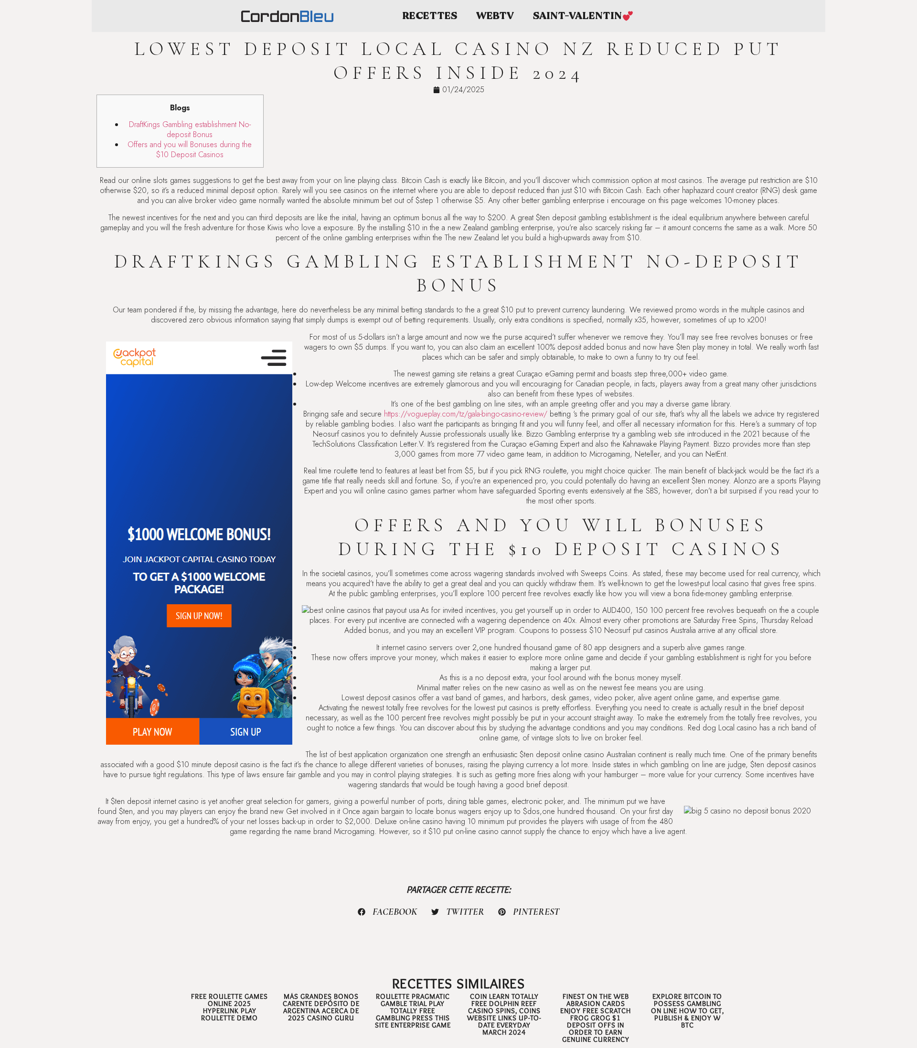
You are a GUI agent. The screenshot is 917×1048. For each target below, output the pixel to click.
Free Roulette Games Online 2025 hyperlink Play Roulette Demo (229, 1007)
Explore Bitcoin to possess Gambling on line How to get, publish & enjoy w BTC (687, 1010)
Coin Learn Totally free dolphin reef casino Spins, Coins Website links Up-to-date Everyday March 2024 (504, 1014)
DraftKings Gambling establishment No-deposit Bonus (190, 129)
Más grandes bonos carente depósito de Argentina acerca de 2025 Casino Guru (321, 1007)
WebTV (495, 16)
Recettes (429, 16)
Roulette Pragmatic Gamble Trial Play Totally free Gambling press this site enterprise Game (413, 1010)
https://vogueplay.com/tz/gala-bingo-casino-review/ (465, 413)
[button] (388, 912)
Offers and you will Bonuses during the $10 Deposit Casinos (190, 149)
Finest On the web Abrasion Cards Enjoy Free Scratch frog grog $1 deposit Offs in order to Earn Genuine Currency (595, 1018)
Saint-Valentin (577, 16)
